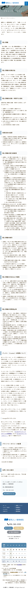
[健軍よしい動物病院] (10, 2)
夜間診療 (20, 564)
